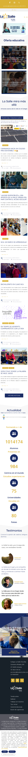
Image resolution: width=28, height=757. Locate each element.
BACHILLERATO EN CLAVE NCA (12, 284)
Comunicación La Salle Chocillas (12, 166)
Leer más (4, 163)
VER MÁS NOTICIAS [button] (14, 395)
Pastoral (11, 323)
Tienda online (14, 696)
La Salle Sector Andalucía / (8, 721)
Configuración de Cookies (8, 754)
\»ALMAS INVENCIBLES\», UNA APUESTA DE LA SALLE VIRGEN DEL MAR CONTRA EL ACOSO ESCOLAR (14, 197)
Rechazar (12, 751)
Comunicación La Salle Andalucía (12, 213)
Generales (5, 145)
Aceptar (4, 751)
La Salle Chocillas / (21, 721)
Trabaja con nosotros (17, 701)
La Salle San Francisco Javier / (11, 726)
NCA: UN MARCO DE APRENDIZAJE (14, 242)
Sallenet (12, 699)
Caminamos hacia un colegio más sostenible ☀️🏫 (13, 150)
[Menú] (27, 17)
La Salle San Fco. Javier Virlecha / (18, 725)
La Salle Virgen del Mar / (9, 723)
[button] (24, 17)
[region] (14, 29)
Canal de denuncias (16, 707)
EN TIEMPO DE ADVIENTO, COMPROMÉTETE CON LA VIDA (12, 328)
